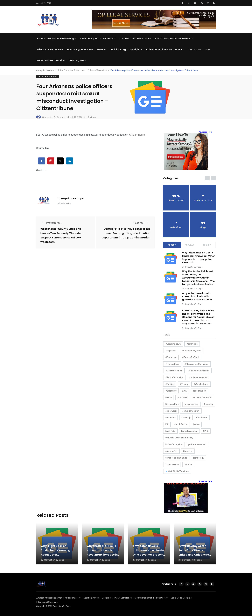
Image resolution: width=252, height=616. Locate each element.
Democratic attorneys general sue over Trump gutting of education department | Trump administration (126, 233)
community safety (190, 411)
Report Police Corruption (51, 60)
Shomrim (187, 451)
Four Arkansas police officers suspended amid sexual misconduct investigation (82, 134)
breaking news (191, 404)
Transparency (172, 464)
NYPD (205, 431)
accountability (199, 391)
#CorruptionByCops (191, 350)
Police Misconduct (48, 77)
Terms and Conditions (48, 602)
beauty (168, 397)
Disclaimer (106, 598)
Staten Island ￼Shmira (176, 458)
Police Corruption (173, 444)
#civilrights (192, 344)
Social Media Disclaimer (181, 598)
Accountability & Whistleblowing (55, 38)
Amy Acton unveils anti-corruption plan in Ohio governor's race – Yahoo (197, 296)
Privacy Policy (161, 598)
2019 (184, 391)
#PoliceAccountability (198, 371)
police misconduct (197, 444)
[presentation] (207, 178)
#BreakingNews (173, 344)
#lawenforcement (173, 371)
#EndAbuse (170, 357)
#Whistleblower (201, 384)
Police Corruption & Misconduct (164, 49)
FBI (166, 424)
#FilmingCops (172, 364)
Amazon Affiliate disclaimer (49, 598)
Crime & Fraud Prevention (134, 38)
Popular (189, 245)
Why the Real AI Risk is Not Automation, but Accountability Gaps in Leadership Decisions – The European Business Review (198, 278)
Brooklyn (208, 404)
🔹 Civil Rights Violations (177, 471)
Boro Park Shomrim (202, 397)
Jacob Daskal (180, 424)
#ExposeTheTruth (190, 357)
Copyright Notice (91, 598)
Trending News (77, 60)
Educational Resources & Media (173, 38)
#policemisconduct (198, 377)
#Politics (169, 384)
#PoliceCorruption (174, 377)
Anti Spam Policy (72, 598)
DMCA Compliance (123, 598)
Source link (42, 148)
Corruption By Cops (70, 198)
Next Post (139, 223)
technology (198, 458)
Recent (172, 245)
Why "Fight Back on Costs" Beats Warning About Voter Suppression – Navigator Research (198, 257)
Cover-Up (185, 417)
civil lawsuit (170, 411)
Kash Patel (170, 431)
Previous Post (54, 223)
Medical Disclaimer (143, 598)
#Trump (184, 384)
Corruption (195, 49)
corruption (170, 417)
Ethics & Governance (49, 49)
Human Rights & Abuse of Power (85, 49)
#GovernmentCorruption (197, 364)
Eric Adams (201, 417)
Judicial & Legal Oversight (125, 49)
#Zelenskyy (170, 391)
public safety (171, 451)
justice (196, 424)
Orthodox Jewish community (179, 438)
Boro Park (182, 397)
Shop (208, 49)
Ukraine (188, 464)
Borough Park (172, 404)
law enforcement (189, 431)
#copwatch (170, 350)
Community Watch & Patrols (96, 38)
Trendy (207, 245)
